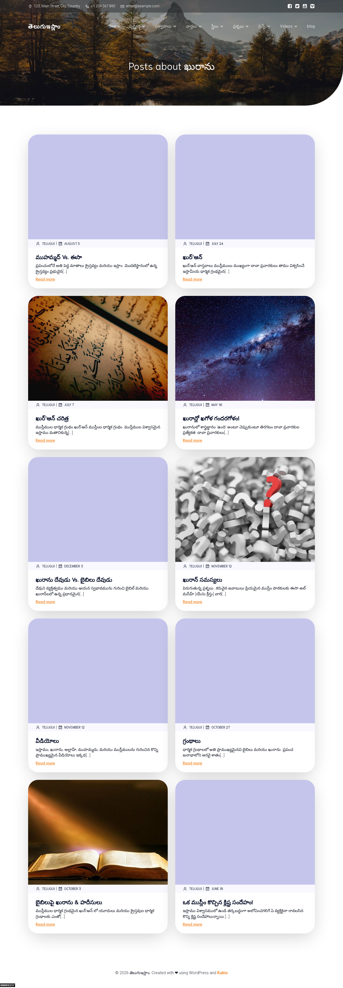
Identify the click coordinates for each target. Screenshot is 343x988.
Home (114, 26)
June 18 (217, 888)
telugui (48, 243)
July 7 (69, 404)
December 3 (73, 566)
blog (311, 26)
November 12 (221, 566)
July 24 (217, 243)
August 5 (72, 243)
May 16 (216, 404)
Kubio (222, 972)
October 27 (220, 727)
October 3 (72, 888)
